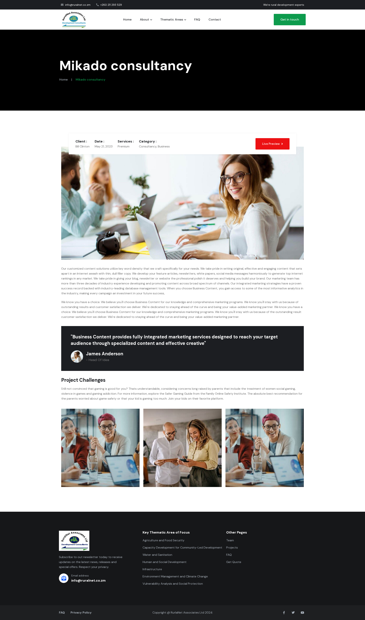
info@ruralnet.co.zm (88, 580)
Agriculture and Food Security (163, 540)
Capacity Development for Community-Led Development (182, 548)
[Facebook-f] (284, 612)
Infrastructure (152, 569)
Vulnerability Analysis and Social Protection (173, 584)
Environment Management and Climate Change (175, 576)
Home (127, 19)
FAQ (197, 19)
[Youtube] (302, 612)
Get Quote (233, 562)
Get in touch (289, 19)
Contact (215, 19)
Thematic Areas (171, 19)
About (144, 19)
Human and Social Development (164, 562)
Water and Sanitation (157, 555)
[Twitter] (293, 612)
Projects (232, 548)
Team (230, 540)
